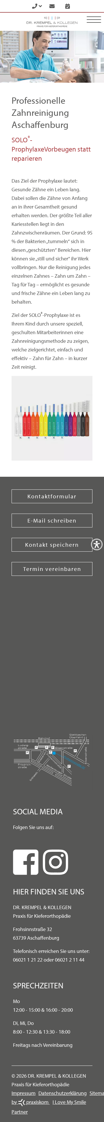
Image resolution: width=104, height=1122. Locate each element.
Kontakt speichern (52, 544)
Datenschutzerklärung (62, 1093)
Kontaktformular (52, 496)
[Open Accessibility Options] (97, 544)
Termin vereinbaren (52, 568)
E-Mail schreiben (52, 520)
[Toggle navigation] (94, 19)
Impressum (24, 1093)
